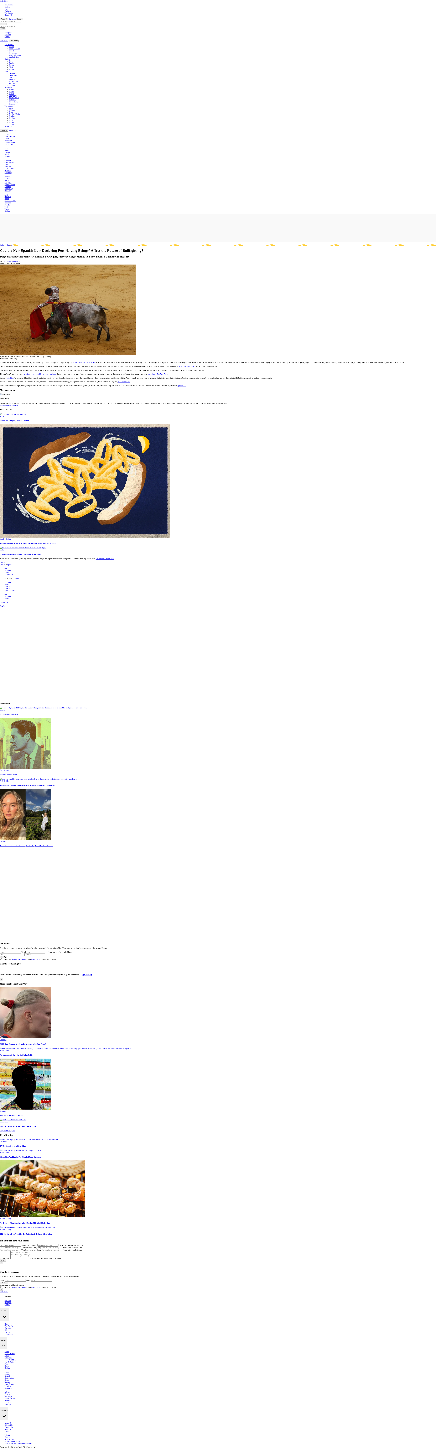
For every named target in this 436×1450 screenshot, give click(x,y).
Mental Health (14, 98)
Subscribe (12, 19)
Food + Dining (14, 49)
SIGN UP (4, 1283)
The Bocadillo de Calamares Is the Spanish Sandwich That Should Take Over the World (28, 543)
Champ (7, 1332)
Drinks (11, 47)
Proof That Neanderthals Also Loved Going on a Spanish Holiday (21, 554)
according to (158, 374)
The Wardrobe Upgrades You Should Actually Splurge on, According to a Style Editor (27, 785)
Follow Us (4, 19)
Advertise (8, 1429)
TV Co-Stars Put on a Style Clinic (13, 1146)
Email (23, 952)
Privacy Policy (36, 959)
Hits (6, 1324)
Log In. (16, 578)
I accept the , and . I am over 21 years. (29, 959)
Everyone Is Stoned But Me (8, 774)
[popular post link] (43, 708)
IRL (6, 1330)
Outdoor (12, 116)
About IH (8, 1423)
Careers (7, 1437)
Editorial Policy (10, 1425)
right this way (87, 975)
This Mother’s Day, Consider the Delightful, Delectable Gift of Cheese (26, 1234)
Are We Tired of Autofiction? (9, 714)
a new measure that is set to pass (84, 362)
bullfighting (10, 378)
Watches (12, 83)
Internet (12, 69)
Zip (22, 954)
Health (11, 94)
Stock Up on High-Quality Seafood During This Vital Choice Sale (25, 1223)
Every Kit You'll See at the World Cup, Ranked (18, 1126)
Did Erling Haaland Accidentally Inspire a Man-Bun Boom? (23, 1044)
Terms (7, 1431)
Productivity (13, 102)
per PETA (182, 386)
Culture (7, 7)
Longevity (12, 96)
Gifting (11, 124)
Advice (11, 90)
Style (6, 9)
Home (11, 112)
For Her (12, 118)
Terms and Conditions (19, 959)
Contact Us (9, 1427)
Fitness (11, 92)
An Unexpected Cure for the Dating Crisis (16, 1055)
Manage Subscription (12, 1441)
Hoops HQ (8, 15)
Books (11, 63)
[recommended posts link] (25, 1038)
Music (11, 67)
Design (11, 65)
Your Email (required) (29, 1245)
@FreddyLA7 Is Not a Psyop (11, 1115)
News (11, 77)
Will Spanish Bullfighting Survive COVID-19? (15, 420)
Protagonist (9, 1334)
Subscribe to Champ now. (105, 559)
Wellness (8, 11)
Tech (11, 120)
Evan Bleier (7, 261)
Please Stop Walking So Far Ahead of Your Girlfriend (20, 1157)
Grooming (12, 85)
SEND (3, 1260)
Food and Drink (15, 114)
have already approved (187, 366)
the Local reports (124, 382)
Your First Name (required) (31, 1248)
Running (12, 104)
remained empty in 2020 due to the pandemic (40, 374)
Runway (12, 79)
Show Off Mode (15, 55)
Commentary (13, 75)
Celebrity (12, 73)
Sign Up (3, 957)
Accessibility (9, 1439)
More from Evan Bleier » (9, 405)
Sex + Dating (5, 1051)
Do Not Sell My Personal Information (18, 1443)
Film (10, 61)
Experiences (9, 5)
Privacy (7, 1435)
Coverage (8, 1328)
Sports (9, 245)
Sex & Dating (14, 57)
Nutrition (12, 100)
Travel (11, 51)
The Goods (9, 13)
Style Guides (13, 81)
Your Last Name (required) (31, 1250)
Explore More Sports (7, 1131)
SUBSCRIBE (10, 575)
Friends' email (5, 1258)
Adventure (13, 53)
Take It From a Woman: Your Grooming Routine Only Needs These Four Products (26, 846)
